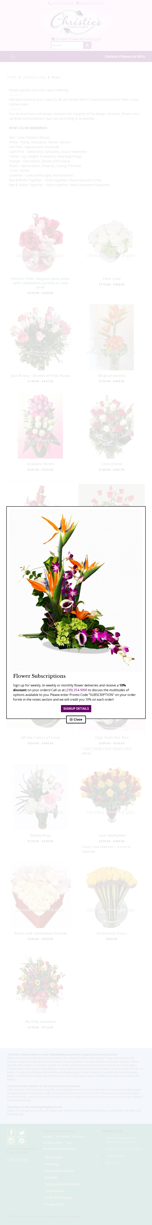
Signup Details (76, 708)
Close (77, 719)
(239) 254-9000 (76, 690)
